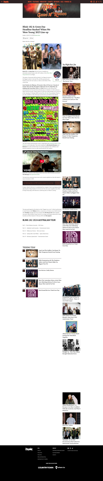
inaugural (52, 143)
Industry (43, 2)
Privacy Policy (40, 452)
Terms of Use (40, 454)
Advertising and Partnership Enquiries (59, 450)
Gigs (62, 2)
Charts (50, 2)
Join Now (58, 183)
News (30, 2)
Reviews (57, 2)
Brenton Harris (37, 35)
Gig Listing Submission (56, 452)
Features (36, 2)
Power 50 (67, 2)
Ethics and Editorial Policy (42, 456)
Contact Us (54, 454)
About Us (39, 450)
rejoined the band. (35, 174)
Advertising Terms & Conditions (43, 459)
